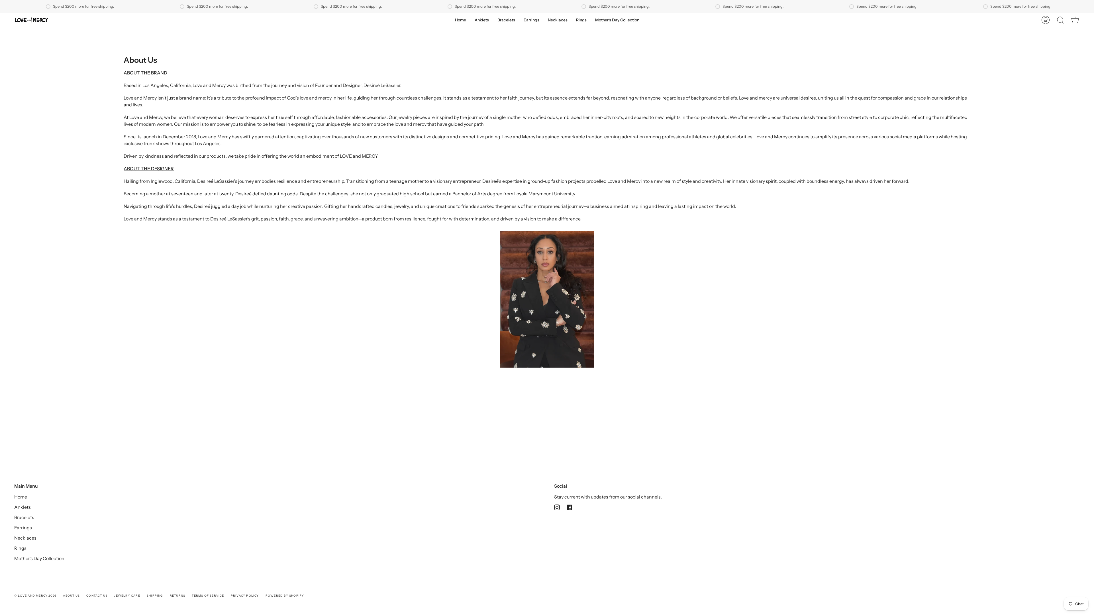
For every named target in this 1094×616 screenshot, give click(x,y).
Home (20, 497)
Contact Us (96, 595)
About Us (71, 595)
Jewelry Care (127, 595)
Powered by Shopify (285, 595)
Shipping (155, 595)
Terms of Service (208, 595)
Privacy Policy (245, 595)
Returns (177, 595)
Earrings (23, 527)
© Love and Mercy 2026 (35, 595)
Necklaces (25, 538)
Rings (20, 548)
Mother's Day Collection (39, 558)
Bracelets (24, 517)
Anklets (22, 507)
